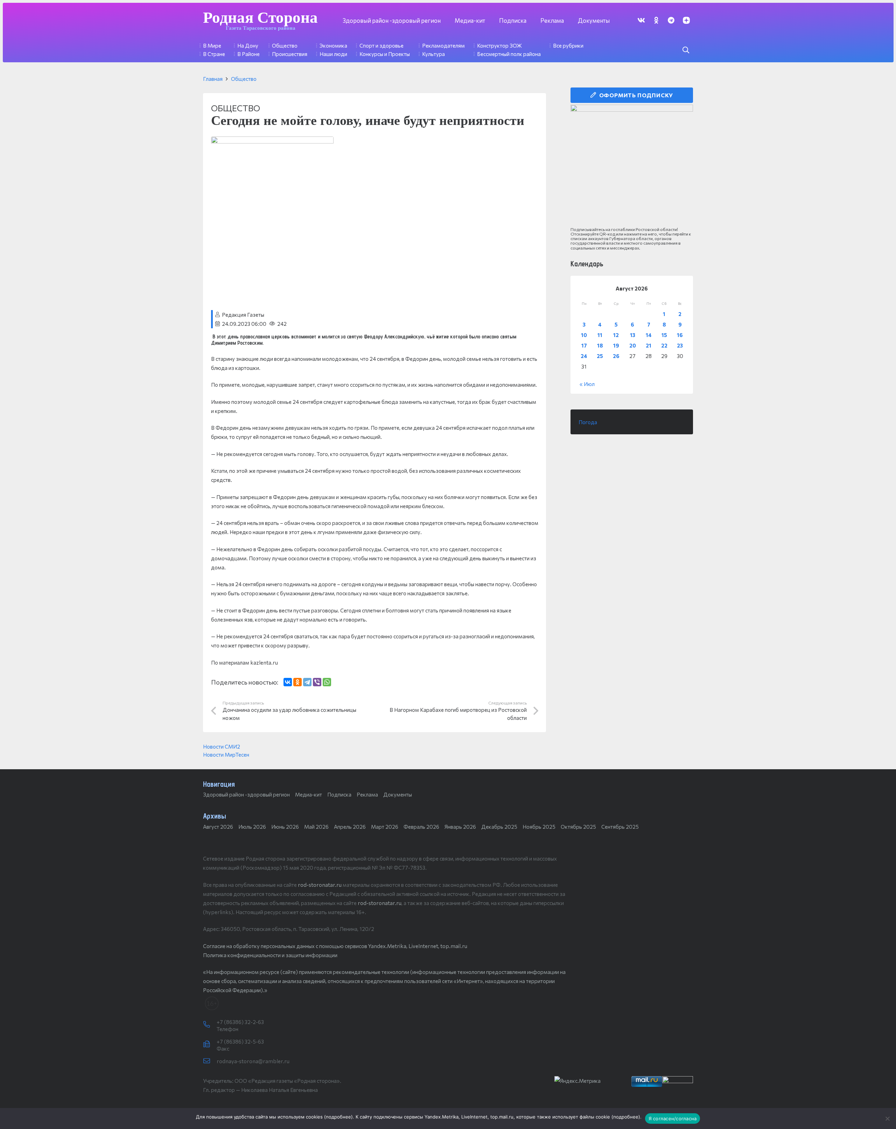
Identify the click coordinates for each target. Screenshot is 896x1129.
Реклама (367, 794)
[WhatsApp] (327, 682)
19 (616, 345)
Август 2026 (218, 826)
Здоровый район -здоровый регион (246, 794)
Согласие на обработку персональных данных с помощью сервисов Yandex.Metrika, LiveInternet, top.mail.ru (335, 946)
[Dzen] (686, 20)
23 (680, 345)
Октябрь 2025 (578, 826)
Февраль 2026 (421, 826)
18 (600, 345)
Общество (244, 79)
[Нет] (887, 1118)
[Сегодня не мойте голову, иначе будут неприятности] (272, 141)
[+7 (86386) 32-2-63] (210, 1024)
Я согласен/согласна (673, 1118)
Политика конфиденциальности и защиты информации (270, 955)
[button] (685, 50)
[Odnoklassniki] (656, 20)
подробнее (338, 1117)
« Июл (587, 384)
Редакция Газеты (243, 314)
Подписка (339, 794)
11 (599, 335)
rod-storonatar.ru (320, 885)
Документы (397, 794)
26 (616, 356)
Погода (588, 422)
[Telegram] (671, 20)
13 (632, 335)
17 (584, 345)
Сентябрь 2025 (620, 826)
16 (680, 335)
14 (649, 335)
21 (648, 345)
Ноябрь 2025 (539, 826)
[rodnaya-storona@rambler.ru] (210, 1061)
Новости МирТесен (226, 754)
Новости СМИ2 (221, 746)
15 (664, 335)
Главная (213, 79)
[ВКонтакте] (288, 682)
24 (584, 356)
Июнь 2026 (285, 826)
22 (664, 345)
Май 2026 (316, 826)
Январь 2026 (460, 826)
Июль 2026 (252, 826)
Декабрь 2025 (499, 826)
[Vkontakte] (641, 20)
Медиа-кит (308, 794)
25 (600, 356)
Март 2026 (384, 826)
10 (584, 335)
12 (616, 335)
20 (632, 345)
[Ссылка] (631, 166)
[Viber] (317, 682)
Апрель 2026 (350, 826)
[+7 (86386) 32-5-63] (210, 1044)
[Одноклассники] (297, 682)
